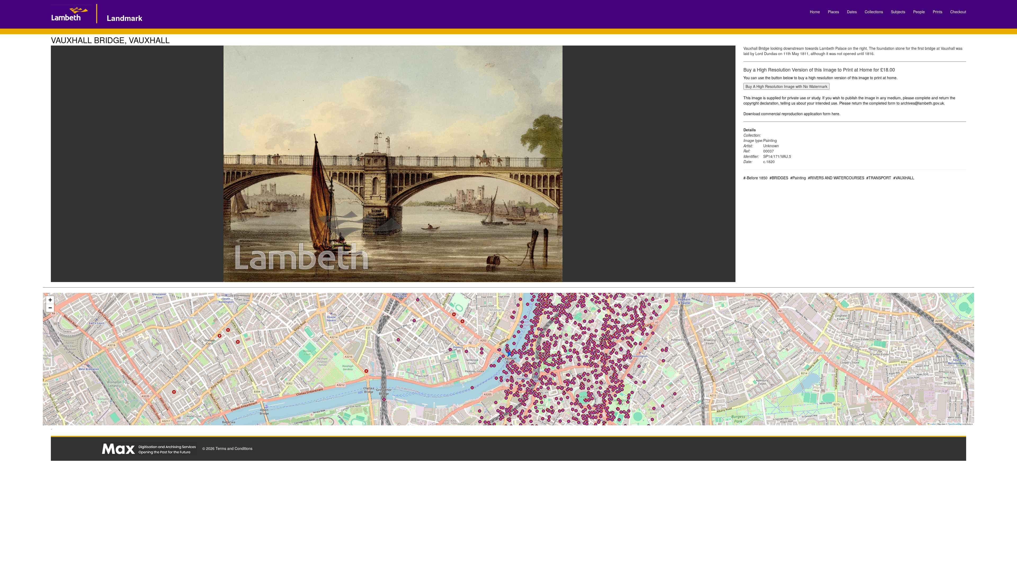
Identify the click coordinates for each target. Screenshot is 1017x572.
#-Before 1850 (755, 177)
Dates (852, 11)
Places (833, 11)
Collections (874, 11)
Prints (937, 11)
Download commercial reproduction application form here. (791, 113)
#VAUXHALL (903, 177)
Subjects (898, 11)
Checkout (958, 11)
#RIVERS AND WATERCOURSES (836, 177)
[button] (543, 335)
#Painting (798, 177)
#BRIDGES (779, 177)
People (919, 11)
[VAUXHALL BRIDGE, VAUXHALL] (393, 164)
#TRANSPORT (878, 177)
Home (815, 11)
